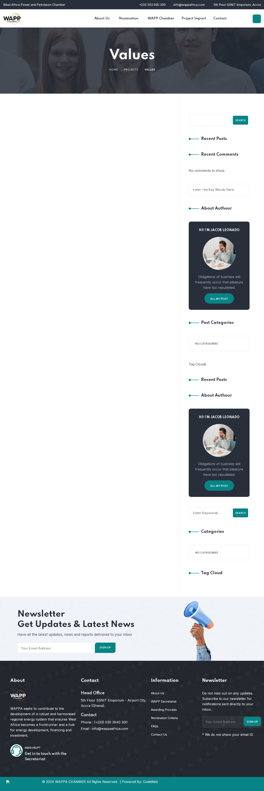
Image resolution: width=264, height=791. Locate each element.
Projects (131, 69)
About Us (157, 693)
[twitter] (219, 783)
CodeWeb (150, 782)
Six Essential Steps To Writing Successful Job (121, 156)
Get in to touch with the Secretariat (45, 756)
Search (240, 120)
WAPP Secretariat (163, 701)
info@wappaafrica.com (110, 729)
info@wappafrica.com (189, 5)
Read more (93, 205)
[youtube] (253, 783)
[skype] (230, 783)
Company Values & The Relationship (113, 483)
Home (113, 69)
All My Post (219, 299)
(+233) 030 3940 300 (110, 722)
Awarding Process (164, 710)
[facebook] (207, 783)
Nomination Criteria (164, 718)
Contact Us (159, 734)
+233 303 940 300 (152, 5)
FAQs (154, 726)
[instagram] (241, 783)
